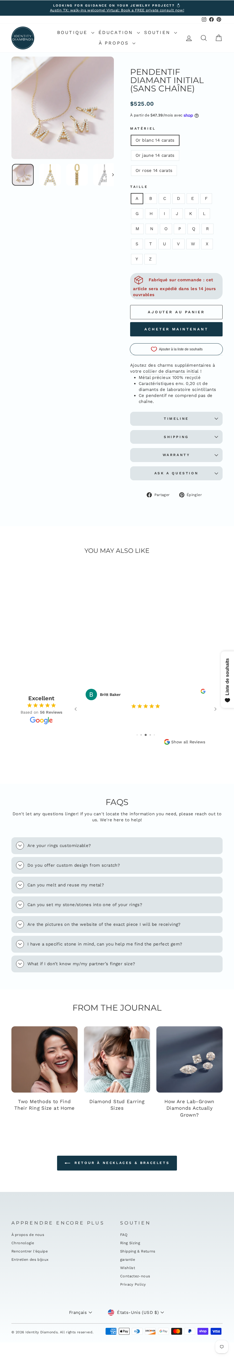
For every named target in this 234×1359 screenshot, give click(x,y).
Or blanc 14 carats (155, 140)
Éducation (117, 32)
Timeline (176, 419)
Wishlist (127, 1268)
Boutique (73, 32)
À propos (115, 43)
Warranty (176, 455)
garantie (127, 1259)
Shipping (176, 437)
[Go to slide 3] (146, 735)
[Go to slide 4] (150, 735)
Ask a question (176, 473)
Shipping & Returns (138, 1251)
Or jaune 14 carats (155, 155)
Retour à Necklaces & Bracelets (121, 1163)
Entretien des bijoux (30, 1259)
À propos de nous (27, 1234)
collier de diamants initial (171, 371)
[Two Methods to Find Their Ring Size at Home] (44, 1059)
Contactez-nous (135, 1276)
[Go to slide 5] (154, 734)
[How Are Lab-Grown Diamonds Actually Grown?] (189, 1059)
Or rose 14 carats (154, 170)
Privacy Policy (133, 1284)
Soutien (158, 32)
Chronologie (22, 1243)
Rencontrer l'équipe (29, 1251)
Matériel (143, 129)
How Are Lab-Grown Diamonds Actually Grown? (189, 1108)
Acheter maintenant (176, 329)
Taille (139, 187)
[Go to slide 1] (137, 734)
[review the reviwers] (203, 692)
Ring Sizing (130, 1243)
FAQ (124, 1234)
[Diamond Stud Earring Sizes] (117, 1059)
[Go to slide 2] (141, 735)
